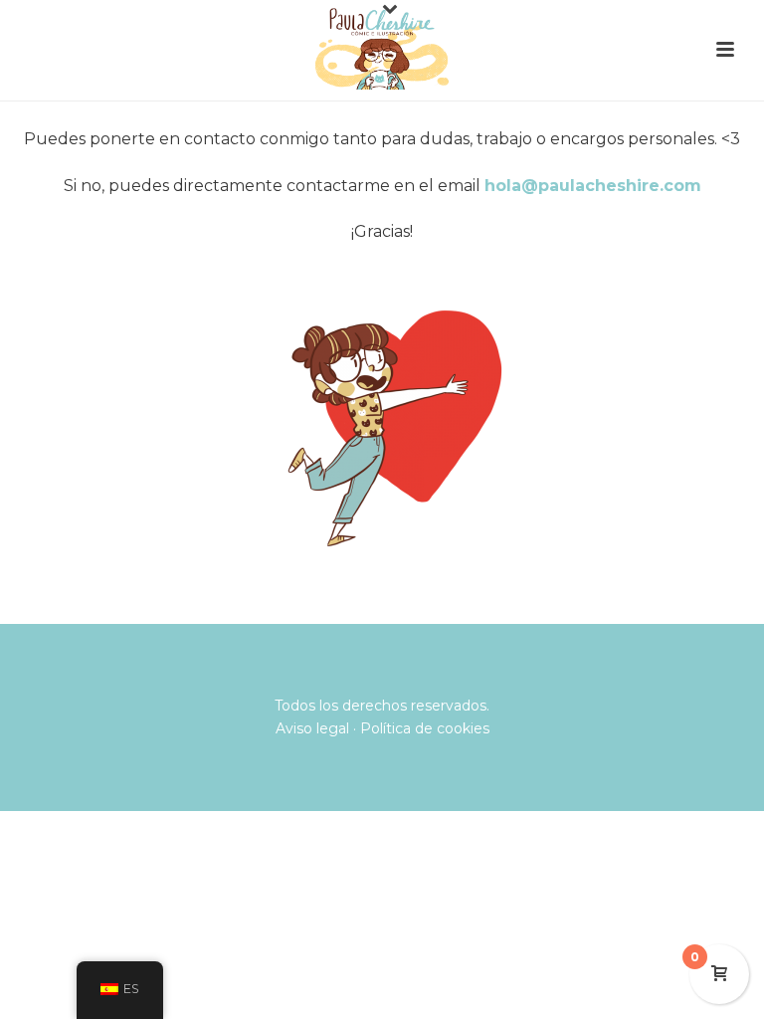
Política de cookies (424, 728)
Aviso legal (312, 728)
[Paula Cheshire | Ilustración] (381, 45)
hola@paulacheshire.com (592, 185)
